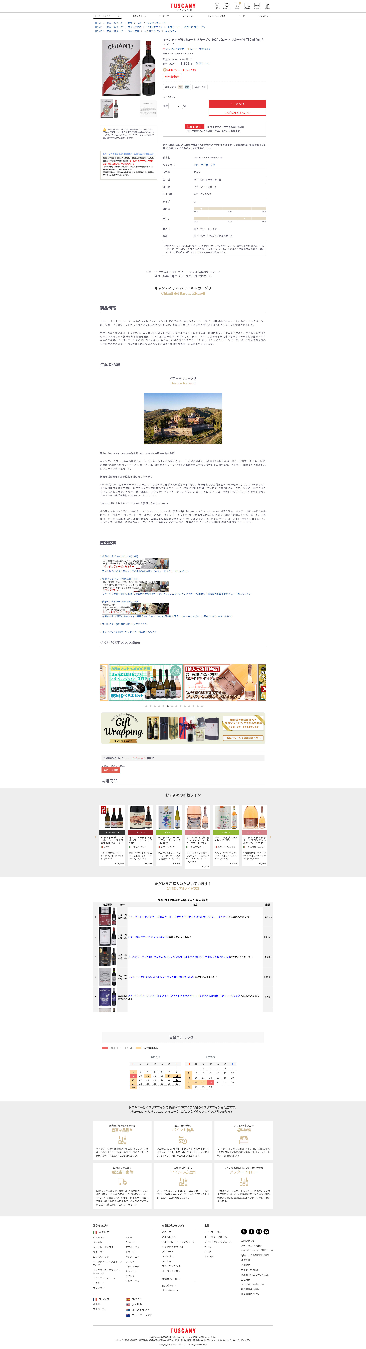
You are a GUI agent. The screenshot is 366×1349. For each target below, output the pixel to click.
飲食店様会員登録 (250, 1289)
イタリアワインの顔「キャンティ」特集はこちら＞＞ (129, 631)
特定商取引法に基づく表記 (254, 1274)
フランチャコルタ (171, 1266)
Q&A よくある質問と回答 (254, 1255)
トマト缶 (208, 1256)
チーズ (207, 1246)
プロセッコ (167, 1261)
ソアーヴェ (167, 1256)
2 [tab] (151, 706)
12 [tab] (194, 706)
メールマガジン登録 (251, 1245)
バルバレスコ (169, 1237)
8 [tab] (176, 706)
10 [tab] (185, 706)
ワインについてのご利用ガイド (257, 1250)
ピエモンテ (98, 1237)
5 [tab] (164, 706)
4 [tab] (159, 706)
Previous (96, 837)
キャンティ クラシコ (172, 1246)
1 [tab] (146, 706)
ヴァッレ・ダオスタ (103, 1247)
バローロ (166, 1232)
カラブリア (131, 1271)
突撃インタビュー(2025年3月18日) (120, 556)
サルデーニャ (132, 1281)
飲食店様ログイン (250, 1294)
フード (242, 16)
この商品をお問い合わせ (237, 112)
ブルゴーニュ (100, 1309)
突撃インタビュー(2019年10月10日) (120, 579)
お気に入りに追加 (175, 49)
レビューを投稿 (111, 770)
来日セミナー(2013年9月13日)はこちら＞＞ (124, 624)
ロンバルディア (101, 1256)
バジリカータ (132, 1266)
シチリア (130, 1276)
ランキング (164, 16)
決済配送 (245, 1260)
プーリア (130, 1261)
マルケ (129, 1237)
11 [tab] (189, 706)
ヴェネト (97, 1242)
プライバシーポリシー (252, 1284)
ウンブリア (98, 1288)
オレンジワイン (170, 1290)
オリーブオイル (212, 1232)
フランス (104, 1299)
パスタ (207, 1251)
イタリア (104, 1232)
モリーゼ (130, 1252)
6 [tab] (168, 706)
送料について (203, 63)
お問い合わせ (248, 1240)
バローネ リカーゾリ (204, 165)
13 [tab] (198, 706)
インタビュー (264, 16)
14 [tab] (202, 706)
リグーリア (98, 1252)
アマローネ (167, 1251)
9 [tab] (181, 706)
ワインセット (188, 16)
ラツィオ (130, 1242)
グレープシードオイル (215, 1237)
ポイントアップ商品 (216, 16)
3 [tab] (155, 706)
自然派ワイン (169, 1285)
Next (270, 837)
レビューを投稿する (200, 49)
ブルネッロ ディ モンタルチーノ (178, 1241)
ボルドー (97, 1304)
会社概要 (245, 1279)
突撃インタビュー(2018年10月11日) (120, 601)
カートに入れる (237, 104)
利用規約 (245, 1265)
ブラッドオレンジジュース (217, 1241)
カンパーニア (132, 1256)
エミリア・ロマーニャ (104, 1278)
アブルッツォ (132, 1247)
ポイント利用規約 (250, 1269)
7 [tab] (172, 706)
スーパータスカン (171, 1271)
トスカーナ (98, 1283)
